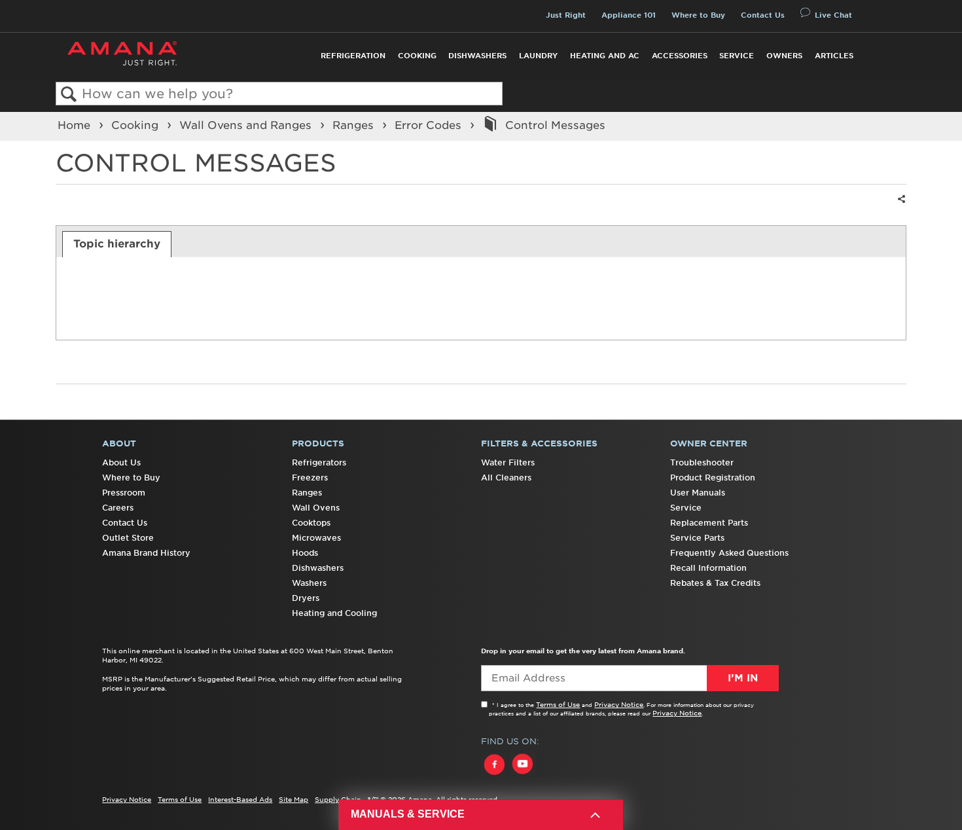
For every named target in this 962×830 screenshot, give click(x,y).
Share (899, 207)
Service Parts (697, 538)
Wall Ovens (316, 508)
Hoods (305, 553)
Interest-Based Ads (240, 799)
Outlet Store (128, 538)
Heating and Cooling (334, 613)
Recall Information (708, 568)
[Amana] (122, 53)
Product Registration (712, 477)
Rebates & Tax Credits (715, 583)
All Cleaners (506, 477)
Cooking (417, 55)
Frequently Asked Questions (729, 553)
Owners (784, 55)
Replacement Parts (709, 523)
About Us (121, 462)
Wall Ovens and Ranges (247, 125)
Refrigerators (319, 462)
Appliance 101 (628, 15)
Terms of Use (558, 704)
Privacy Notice (618, 704)
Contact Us (763, 15)
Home (76, 125)
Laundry (538, 55)
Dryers (305, 598)
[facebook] (495, 776)
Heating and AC (604, 55)
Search (69, 94)
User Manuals (697, 492)
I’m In (743, 678)
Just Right (566, 15)
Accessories (679, 55)
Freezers (310, 477)
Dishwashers (477, 55)
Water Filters (508, 462)
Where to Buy (698, 15)
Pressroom (123, 492)
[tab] (117, 244)
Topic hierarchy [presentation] (116, 243)
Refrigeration (353, 55)
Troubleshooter (702, 462)
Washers (309, 583)
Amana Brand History (146, 553)
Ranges (354, 125)
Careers (118, 508)
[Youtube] (522, 776)
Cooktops (311, 523)
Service (736, 55)
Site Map (293, 799)
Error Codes (430, 125)
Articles (834, 55)
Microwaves (316, 538)
